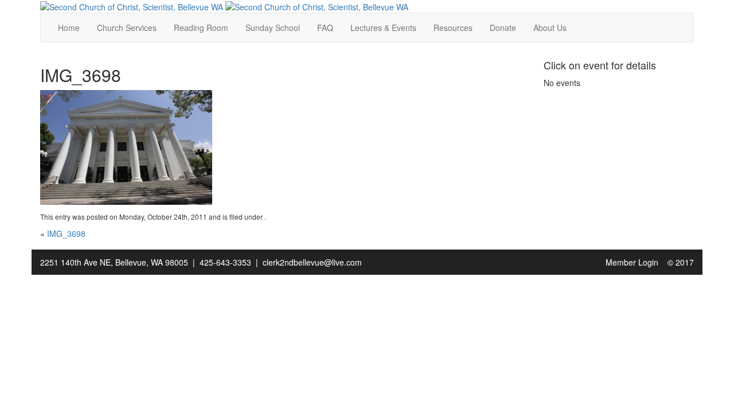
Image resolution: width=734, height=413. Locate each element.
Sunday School (272, 27)
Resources (453, 27)
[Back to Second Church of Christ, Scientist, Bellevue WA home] (131, 5)
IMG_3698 (66, 233)
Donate (503, 27)
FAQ (325, 27)
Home (69, 27)
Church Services (127, 27)
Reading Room (201, 27)
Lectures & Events (383, 27)
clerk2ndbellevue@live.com (312, 262)
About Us (550, 27)
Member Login (632, 262)
